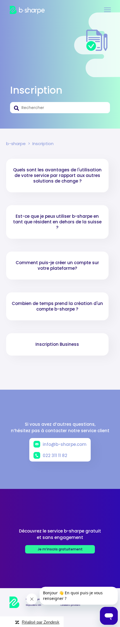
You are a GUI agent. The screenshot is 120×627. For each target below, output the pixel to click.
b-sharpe (16, 143)
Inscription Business (57, 344)
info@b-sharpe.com (65, 444)
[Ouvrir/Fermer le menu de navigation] (107, 10)
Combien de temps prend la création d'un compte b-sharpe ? (57, 306)
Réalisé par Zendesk (40, 622)
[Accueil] (27, 10)
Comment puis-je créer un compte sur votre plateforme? (57, 265)
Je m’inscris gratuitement (60, 549)
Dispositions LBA (33, 605)
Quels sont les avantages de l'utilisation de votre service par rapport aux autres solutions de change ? (57, 175)
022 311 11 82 (55, 455)
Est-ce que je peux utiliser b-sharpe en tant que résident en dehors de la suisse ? (57, 221)
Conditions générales (70, 605)
